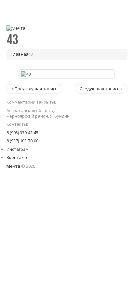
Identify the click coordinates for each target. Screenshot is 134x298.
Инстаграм (18, 149)
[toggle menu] (120, 9)
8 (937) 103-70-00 (22, 141)
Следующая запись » (101, 89)
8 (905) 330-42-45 (22, 132)
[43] (26, 74)
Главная (19, 54)
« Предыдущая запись (34, 89)
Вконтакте (18, 157)
